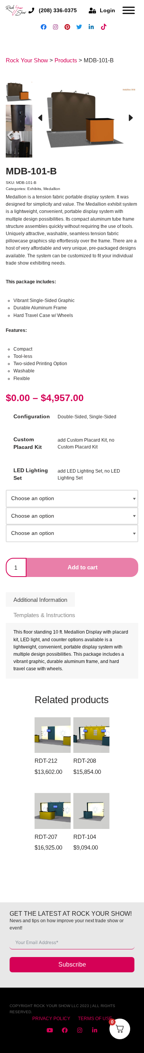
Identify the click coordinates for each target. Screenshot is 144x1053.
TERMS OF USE (95, 1018)
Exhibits (34, 189)
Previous (40, 118)
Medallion (51, 189)
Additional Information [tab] (40, 599)
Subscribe (72, 964)
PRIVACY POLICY (51, 1018)
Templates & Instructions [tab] (44, 615)
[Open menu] (128, 10)
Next (130, 118)
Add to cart (83, 567)
